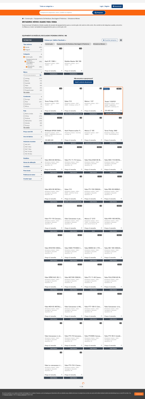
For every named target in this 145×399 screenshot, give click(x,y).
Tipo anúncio (27, 44)
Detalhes (26, 158)
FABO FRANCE (53, 172)
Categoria (26, 54)
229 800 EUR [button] (109, 110)
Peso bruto (26, 170)
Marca (25, 72)
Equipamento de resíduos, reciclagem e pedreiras (50, 18)
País (24, 111)
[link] (53, 53)
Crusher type (27, 179)
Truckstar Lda (53, 113)
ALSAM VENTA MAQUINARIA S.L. (93, 143)
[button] (32, 40)
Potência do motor (29, 174)
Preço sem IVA (28, 131)
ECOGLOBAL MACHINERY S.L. (113, 113)
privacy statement (22, 394)
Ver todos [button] (26, 92)
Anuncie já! (118, 6)
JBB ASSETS (73, 143)
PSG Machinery (53, 73)
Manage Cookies (8, 394)
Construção (29, 18)
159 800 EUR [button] (49, 140)
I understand (139, 394)
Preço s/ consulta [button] (50, 71)
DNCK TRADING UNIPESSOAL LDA (73, 113)
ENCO (93, 231)
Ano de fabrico (28, 136)
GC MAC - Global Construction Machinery (75, 201)
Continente (26, 96)
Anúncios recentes (29, 141)
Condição (26, 166)
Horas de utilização (29, 162)
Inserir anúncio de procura (83, 82)
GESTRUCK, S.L (113, 143)
